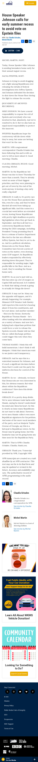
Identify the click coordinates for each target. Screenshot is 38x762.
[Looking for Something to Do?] (19, 644)
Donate (31, 3)
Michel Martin (7, 40)
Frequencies (8, 719)
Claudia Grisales (14, 38)
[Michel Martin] (7, 521)
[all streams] (35, 759)
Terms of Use (8, 729)
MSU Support (8, 724)
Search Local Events (19, 673)
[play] (3, 759)
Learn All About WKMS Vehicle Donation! (19, 617)
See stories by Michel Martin (22, 530)
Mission (7, 701)
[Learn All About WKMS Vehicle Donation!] (19, 594)
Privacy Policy (9, 706)
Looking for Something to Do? (19, 667)
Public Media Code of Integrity (14, 710)
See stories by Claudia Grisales (22, 507)
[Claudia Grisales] (7, 496)
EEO (5, 715)
